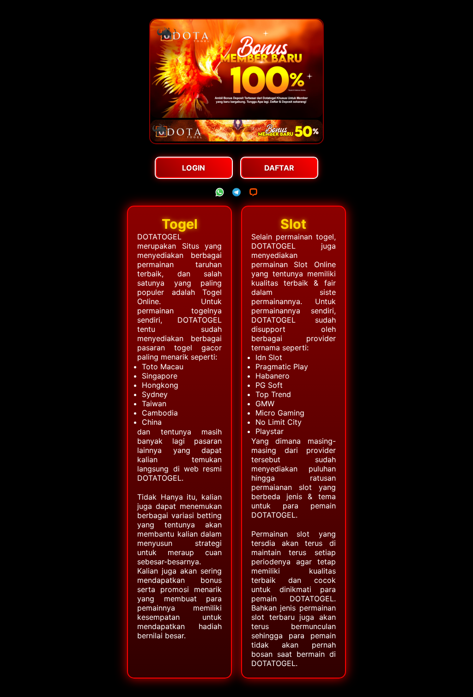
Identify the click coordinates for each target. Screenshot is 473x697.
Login (193, 167)
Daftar (279, 167)
